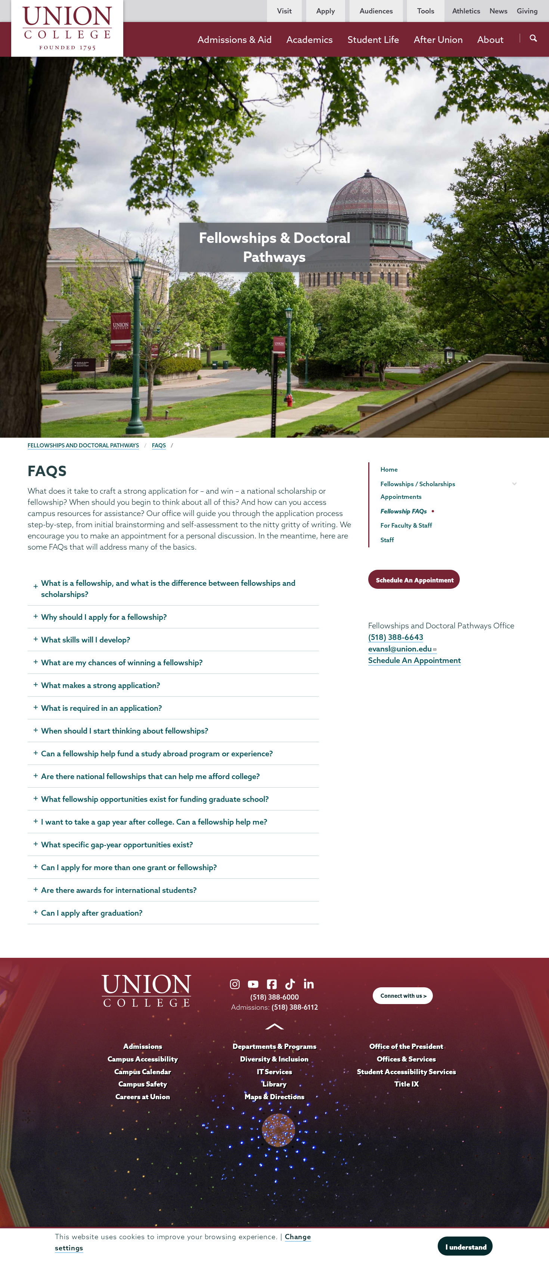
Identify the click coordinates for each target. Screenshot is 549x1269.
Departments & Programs (274, 1046)
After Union (438, 39)
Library (274, 1083)
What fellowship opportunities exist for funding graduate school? (155, 799)
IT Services (274, 1071)
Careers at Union (142, 1096)
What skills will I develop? (85, 639)
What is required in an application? (101, 708)
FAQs (159, 445)
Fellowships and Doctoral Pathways (83, 445)
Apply (325, 11)
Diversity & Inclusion (274, 1058)
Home (389, 469)
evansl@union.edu (400, 648)
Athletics (466, 11)
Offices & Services (406, 1058)
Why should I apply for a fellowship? (104, 617)
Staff (387, 540)
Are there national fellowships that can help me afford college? (150, 776)
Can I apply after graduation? (92, 913)
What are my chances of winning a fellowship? (122, 662)
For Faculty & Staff (406, 525)
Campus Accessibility (143, 1058)
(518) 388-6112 (295, 1007)
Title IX (406, 1083)
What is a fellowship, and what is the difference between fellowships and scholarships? (168, 588)
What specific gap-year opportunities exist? (117, 844)
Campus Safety (142, 1083)
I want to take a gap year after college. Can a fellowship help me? (154, 821)
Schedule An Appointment (415, 580)
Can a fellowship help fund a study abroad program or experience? (157, 753)
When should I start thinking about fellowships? (124, 730)
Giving (527, 11)
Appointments (401, 496)
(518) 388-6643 (395, 637)
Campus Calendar (142, 1071)
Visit (284, 11)
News (499, 11)
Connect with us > (404, 996)
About (490, 39)
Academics (309, 39)
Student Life (373, 39)
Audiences (376, 11)
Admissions (142, 1046)
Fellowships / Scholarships (418, 484)
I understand (466, 1246)
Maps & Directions (274, 1096)
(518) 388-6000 (274, 997)
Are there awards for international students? (119, 890)
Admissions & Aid (235, 39)
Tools (425, 11)
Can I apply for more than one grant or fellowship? (129, 867)
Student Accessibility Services (406, 1071)
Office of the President (406, 1046)
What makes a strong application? (100, 685)
